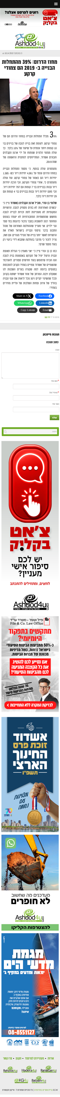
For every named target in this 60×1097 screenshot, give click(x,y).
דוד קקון (47, 317)
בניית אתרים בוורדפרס (43, 1090)
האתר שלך (55, 404)
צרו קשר (7, 1058)
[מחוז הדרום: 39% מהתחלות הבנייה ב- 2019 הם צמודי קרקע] (30, 102)
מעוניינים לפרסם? (34, 1058)
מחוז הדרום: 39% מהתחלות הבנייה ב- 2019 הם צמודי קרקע (29, 68)
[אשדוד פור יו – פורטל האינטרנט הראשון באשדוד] (30, 38)
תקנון (18, 1058)
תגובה (57, 350)
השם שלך (54, 381)
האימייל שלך (53, 393)
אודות (51, 1058)
